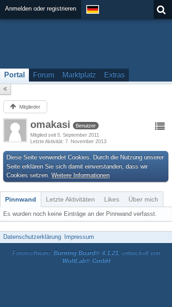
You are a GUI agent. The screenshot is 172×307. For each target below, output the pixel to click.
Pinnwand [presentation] (20, 199)
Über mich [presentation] (143, 199)
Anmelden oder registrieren (40, 8)
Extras (114, 75)
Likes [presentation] (111, 199)
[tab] (20, 199)
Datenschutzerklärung (32, 236)
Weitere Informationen (80, 175)
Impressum (79, 236)
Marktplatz (79, 75)
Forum (43, 75)
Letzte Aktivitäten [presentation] (70, 199)
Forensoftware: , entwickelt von (86, 256)
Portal (14, 75)
